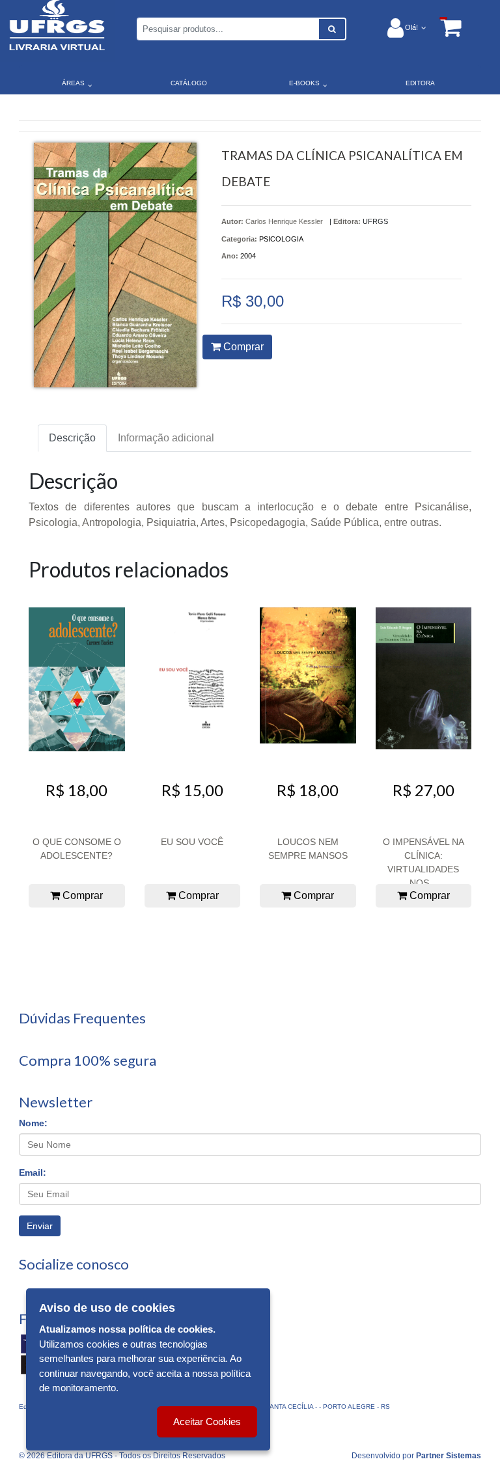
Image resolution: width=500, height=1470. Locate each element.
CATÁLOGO (189, 83)
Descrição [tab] (72, 437)
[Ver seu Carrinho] (444, 27)
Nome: (33, 1123)
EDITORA (420, 83)
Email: (32, 1172)
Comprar (242, 346)
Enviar (40, 1226)
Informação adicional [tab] (166, 437)
